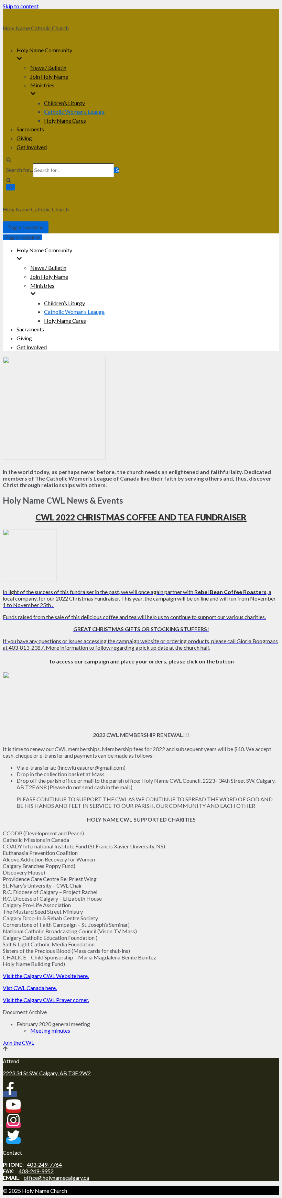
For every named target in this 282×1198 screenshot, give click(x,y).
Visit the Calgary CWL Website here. (46, 975)
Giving (24, 138)
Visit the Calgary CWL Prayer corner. (46, 1000)
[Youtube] (13, 1109)
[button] (18, 1042)
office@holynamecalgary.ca (56, 1177)
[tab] (141, 1012)
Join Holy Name (49, 76)
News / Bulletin (48, 67)
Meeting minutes (50, 1030)
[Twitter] (13, 1140)
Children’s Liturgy (64, 103)
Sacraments (30, 129)
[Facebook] (10, 1094)
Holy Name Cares (65, 120)
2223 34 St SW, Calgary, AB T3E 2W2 (47, 1073)
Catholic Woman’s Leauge (74, 111)
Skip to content (21, 6)
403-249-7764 (44, 1164)
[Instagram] (13, 1125)
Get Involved (32, 147)
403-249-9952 (36, 1171)
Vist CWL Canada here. (30, 988)
